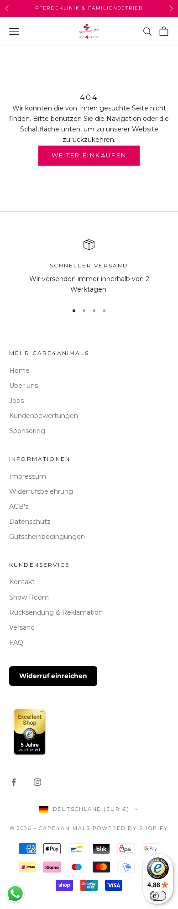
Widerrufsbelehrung (41, 491)
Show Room (29, 597)
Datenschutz (30, 521)
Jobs (16, 401)
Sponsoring (27, 431)
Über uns (23, 385)
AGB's (18, 506)
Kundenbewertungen (43, 416)
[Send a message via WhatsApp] (15, 893)
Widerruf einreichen (53, 676)
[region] (89, 267)
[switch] (158, 896)
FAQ (16, 642)
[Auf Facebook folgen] (13, 782)
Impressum (27, 476)
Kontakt (22, 582)
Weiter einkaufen (89, 155)
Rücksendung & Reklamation (56, 612)
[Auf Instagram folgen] (37, 782)
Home (19, 370)
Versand (22, 627)
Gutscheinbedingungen (47, 537)
